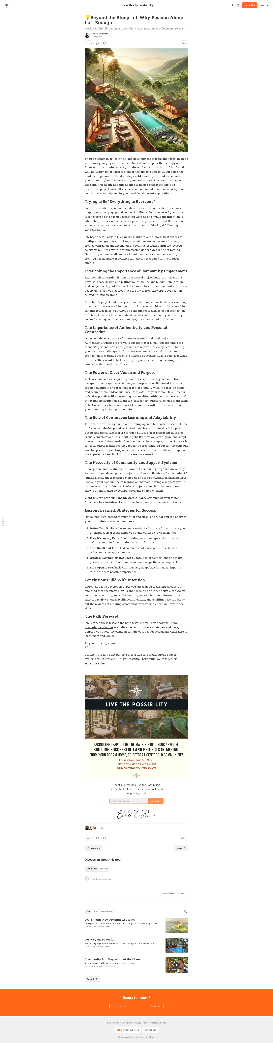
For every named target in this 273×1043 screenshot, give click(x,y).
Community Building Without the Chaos (112, 959)
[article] (136, 925)
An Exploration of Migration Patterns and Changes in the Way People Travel (122, 923)
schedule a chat (112, 502)
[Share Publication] (238, 5)
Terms (146, 1022)
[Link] (80, 201)
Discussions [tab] (106, 911)
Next (179, 848)
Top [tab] (88, 911)
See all (90, 979)
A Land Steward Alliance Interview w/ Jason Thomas (110, 963)
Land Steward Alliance (131, 498)
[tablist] (97, 869)
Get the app (150, 1029)
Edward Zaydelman (100, 34)
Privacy (137, 1022)
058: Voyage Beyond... (99, 939)
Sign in (264, 5)
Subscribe (249, 5)
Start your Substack (129, 1029)
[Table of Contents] (3, 521)
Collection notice (158, 1022)
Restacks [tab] (103, 868)
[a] (177, 965)
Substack (122, 1037)
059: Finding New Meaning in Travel (110, 919)
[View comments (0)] (97, 43)
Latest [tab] (95, 911)
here (181, 631)
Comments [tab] (91, 868)
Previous (95, 848)
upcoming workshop (99, 627)
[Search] (232, 5)
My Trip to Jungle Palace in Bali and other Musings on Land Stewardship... (121, 943)
